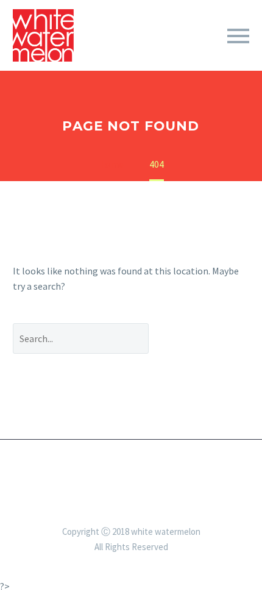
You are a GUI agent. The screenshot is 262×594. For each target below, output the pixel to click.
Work (213, 53)
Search (208, 338)
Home (91, 53)
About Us (152, 53)
